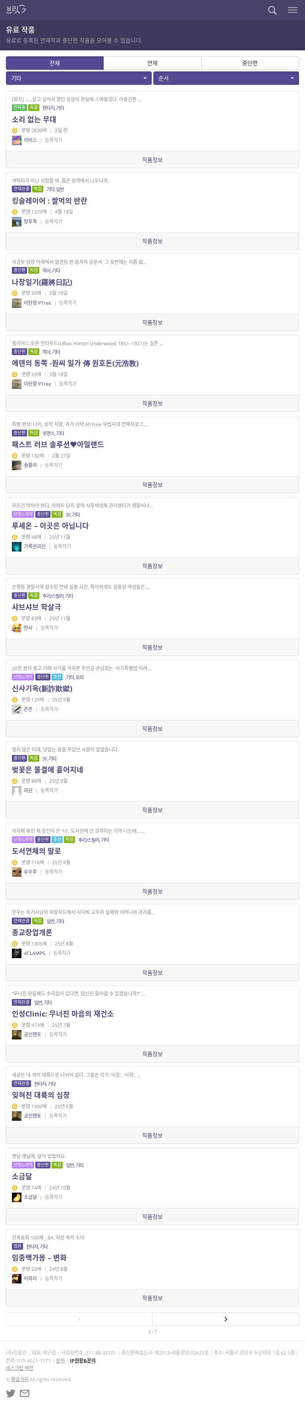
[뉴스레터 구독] (24, 1393)
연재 (152, 63)
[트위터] (10, 1393)
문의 (60, 1360)
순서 (163, 78)
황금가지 (20, 1379)
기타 (16, 78)
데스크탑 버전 (19, 1368)
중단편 (250, 63)
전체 (55, 63)
